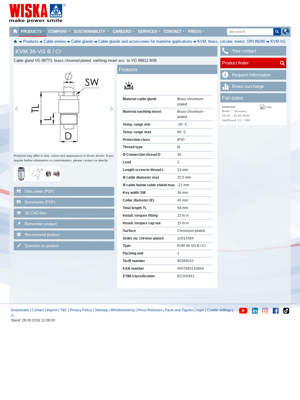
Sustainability (90, 31)
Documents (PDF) (40, 202)
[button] (16, 109)
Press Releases (150, 310)
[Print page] (12, 315)
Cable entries (55, 41)
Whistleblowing (123, 310)
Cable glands (82, 41)
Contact (173, 31)
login (200, 310)
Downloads (20, 310)
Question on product (42, 246)
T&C (63, 310)
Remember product (41, 224)
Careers (122, 31)
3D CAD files (36, 213)
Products (31, 31)
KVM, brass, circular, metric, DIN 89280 (231, 41)
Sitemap (101, 310)
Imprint (52, 310)
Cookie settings (219, 310)
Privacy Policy (81, 310)
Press (194, 31)
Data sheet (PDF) (39, 191)
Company (57, 31)
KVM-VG (278, 41)
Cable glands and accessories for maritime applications (145, 41)
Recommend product (42, 235)
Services (147, 31)
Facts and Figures (179, 310)
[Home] (15, 32)
